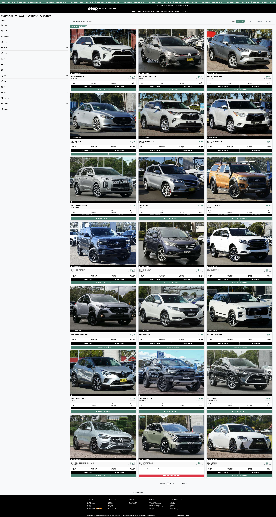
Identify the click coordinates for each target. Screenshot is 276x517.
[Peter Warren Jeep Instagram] (186, 5)
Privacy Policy (173, 508)
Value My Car (163, 11)
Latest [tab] (249, 21)
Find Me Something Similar (171, 476)
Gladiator (89, 507)
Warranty (151, 508)
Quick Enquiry (119, 86)
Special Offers (155, 11)
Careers (172, 505)
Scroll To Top (139, 492)
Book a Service (152, 502)
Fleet (171, 507)
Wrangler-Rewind (91, 508)
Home (133, 11)
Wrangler (89, 505)
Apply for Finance (133, 502)
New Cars (110, 502)
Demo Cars (110, 503)
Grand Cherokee (91, 503)
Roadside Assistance (154, 510)
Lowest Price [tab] (259, 21)
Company (184, 11)
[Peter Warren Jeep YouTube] (188, 5)
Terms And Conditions (175, 510)
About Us (172, 502)
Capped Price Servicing (154, 505)
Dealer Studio (185, 515)
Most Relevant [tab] (240, 21)
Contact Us (172, 503)
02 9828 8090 (179, 5)
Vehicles (138, 11)
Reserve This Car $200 (104, 89)
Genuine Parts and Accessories (156, 507)
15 (179, 484)
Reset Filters (74, 26)
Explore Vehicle (87, 86)
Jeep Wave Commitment (155, 503)
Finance (170, 11)
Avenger (89, 502)
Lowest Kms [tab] (268, 21)
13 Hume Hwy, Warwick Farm (166, 5)
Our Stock (146, 11)
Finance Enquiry (132, 503)
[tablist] (254, 21)
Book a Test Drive (112, 508)
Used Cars (110, 505)
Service (177, 11)
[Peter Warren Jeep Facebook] (184, 5)
